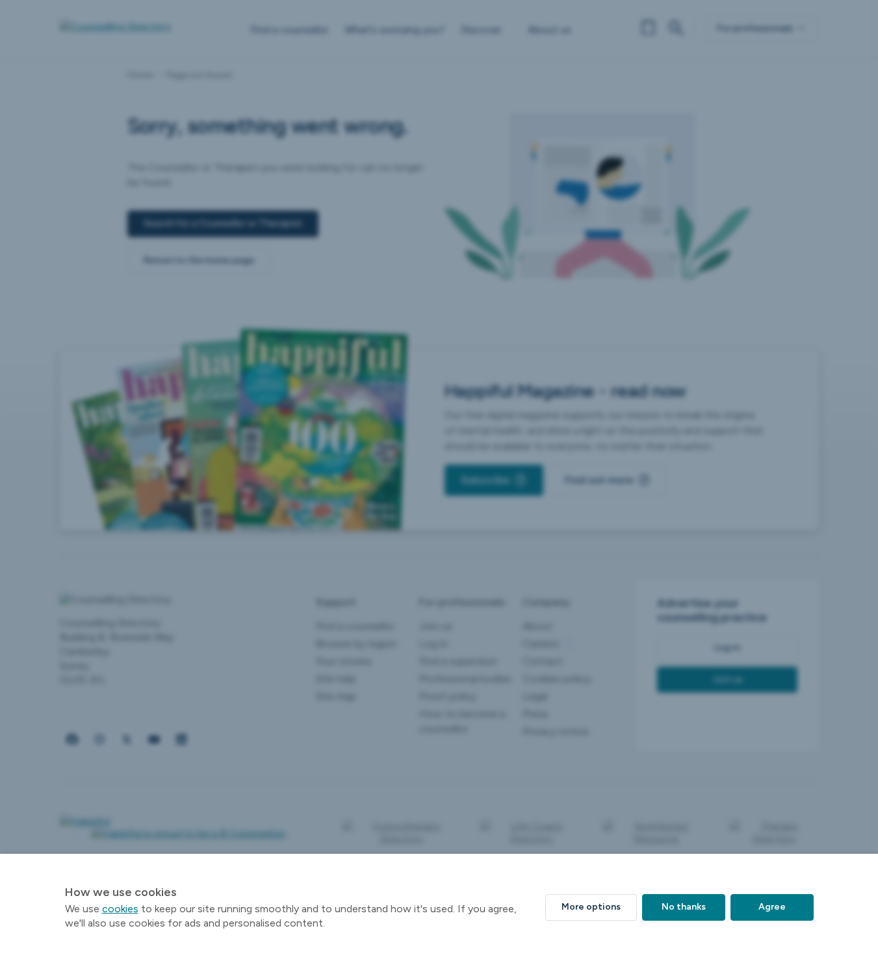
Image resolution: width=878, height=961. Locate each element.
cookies (120, 909)
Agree (772, 906)
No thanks (684, 906)
